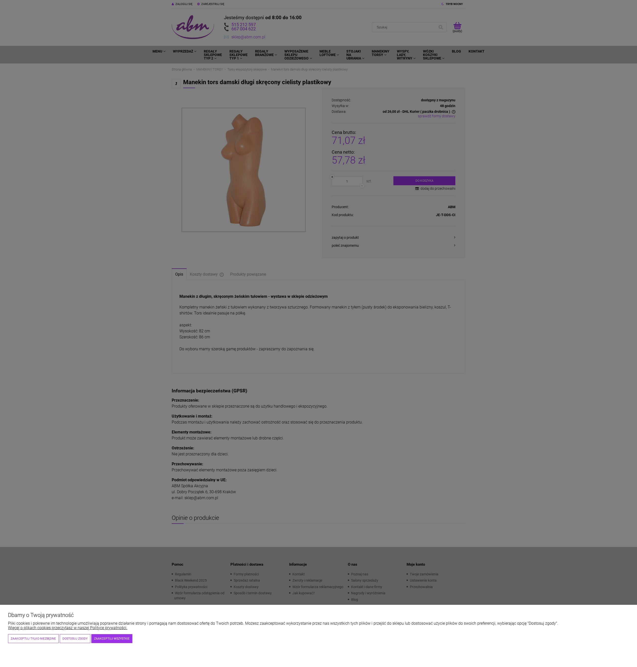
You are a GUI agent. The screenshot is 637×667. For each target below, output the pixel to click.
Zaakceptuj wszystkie (112, 638)
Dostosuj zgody (75, 638)
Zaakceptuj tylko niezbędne (33, 638)
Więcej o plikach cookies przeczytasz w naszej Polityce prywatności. (67, 627)
